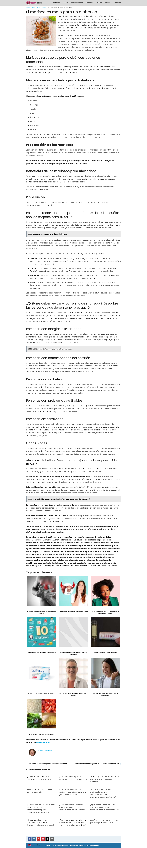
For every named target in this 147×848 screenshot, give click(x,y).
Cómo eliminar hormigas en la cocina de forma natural (97, 764)
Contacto (46, 845)
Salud (66, 3)
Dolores (99, 3)
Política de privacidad (60, 845)
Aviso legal (74, 845)
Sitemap (82, 845)
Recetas (89, 3)
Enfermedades (77, 3)
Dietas (107, 3)
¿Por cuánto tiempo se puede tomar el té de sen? (47, 764)
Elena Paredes (45, 750)
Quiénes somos (93, 845)
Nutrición (56, 3)
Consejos (117, 3)
